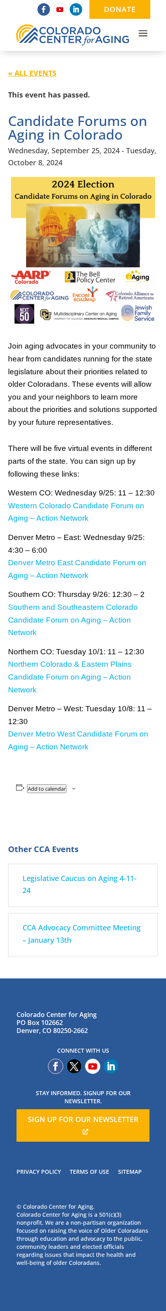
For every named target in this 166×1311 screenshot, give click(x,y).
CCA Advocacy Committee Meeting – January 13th (82, 934)
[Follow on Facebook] (43, 9)
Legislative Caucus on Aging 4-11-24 (80, 884)
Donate (120, 9)
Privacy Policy (39, 1172)
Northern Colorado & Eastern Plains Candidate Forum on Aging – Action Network (70, 677)
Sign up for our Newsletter (83, 1119)
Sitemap (130, 1172)
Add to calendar (47, 788)
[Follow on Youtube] (59, 9)
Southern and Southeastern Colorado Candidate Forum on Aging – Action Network (73, 620)
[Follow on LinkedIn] (76, 9)
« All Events (32, 73)
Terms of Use (89, 1172)
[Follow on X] (74, 1066)
